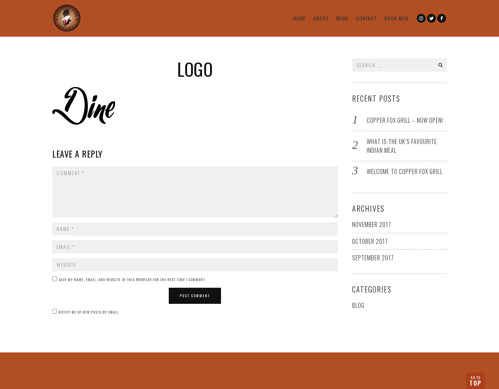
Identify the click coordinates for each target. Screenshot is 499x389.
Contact (366, 18)
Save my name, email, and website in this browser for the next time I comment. (132, 279)
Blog (358, 305)
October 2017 (370, 241)
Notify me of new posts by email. (88, 312)
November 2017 (371, 224)
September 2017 (373, 257)
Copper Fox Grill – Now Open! (405, 120)
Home (299, 18)
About (321, 18)
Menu (342, 18)
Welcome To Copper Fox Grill (405, 171)
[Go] (440, 65)
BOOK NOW (396, 18)
